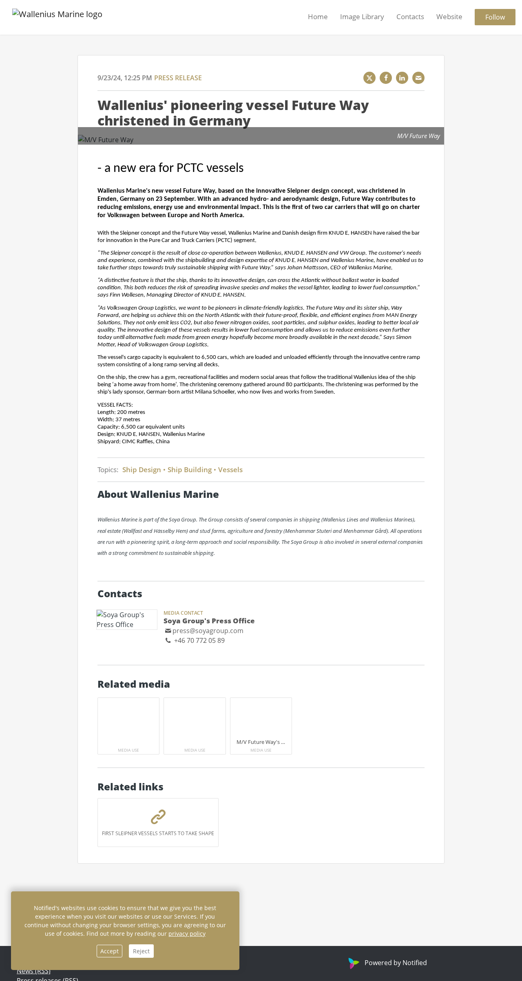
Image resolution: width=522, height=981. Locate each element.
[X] (369, 78)
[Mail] (418, 78)
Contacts (410, 17)
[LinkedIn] (402, 78)
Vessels (230, 469)
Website (449, 17)
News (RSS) (34, 970)
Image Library (362, 17)
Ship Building (189, 469)
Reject (141, 951)
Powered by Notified (396, 962)
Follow (495, 17)
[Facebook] (386, 78)
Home (318, 17)
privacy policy (187, 933)
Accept (109, 951)
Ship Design (142, 469)
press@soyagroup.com (208, 630)
